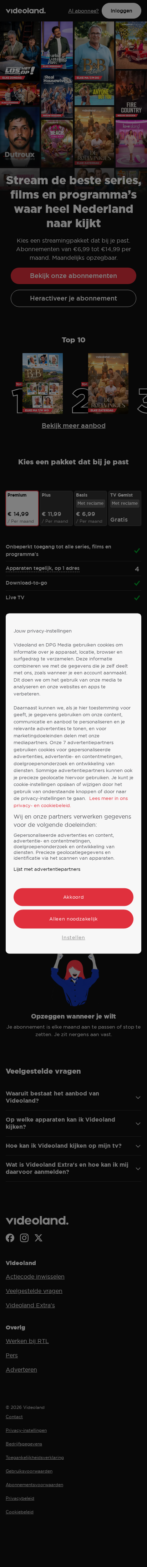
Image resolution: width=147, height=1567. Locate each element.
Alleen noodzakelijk (73, 919)
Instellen (73, 937)
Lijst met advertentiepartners (47, 869)
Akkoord (73, 897)
